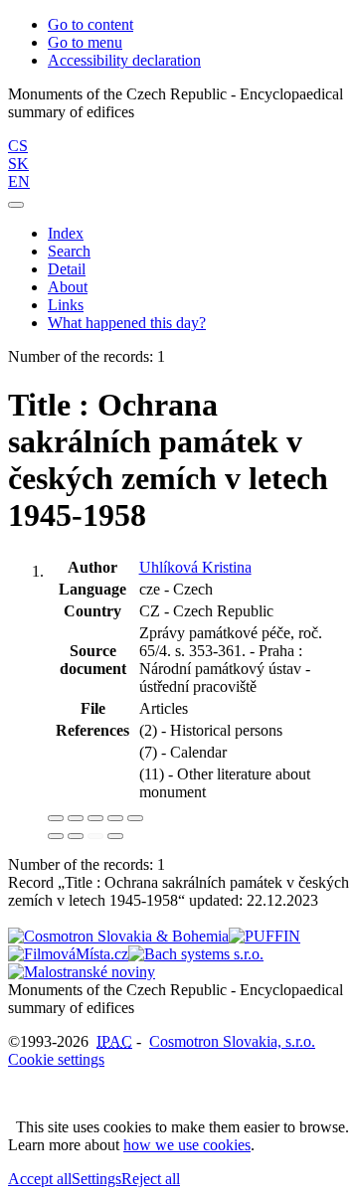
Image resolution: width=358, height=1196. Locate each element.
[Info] (135, 818)
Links (66, 304)
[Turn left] (56, 836)
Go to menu (85, 42)
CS (18, 145)
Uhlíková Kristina (195, 567)
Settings (96, 1178)
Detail (67, 268)
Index (66, 233)
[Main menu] (16, 205)
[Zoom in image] (56, 818)
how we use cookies (187, 1144)
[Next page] (115, 836)
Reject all (150, 1178)
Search (69, 251)
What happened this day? (127, 322)
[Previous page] (95, 836)
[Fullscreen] (115, 818)
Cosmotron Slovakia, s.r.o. (232, 1041)
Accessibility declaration (124, 60)
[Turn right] (76, 836)
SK (18, 163)
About (68, 286)
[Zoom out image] (76, 818)
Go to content (90, 24)
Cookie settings (56, 1059)
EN (19, 181)
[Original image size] (95, 818)
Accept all (40, 1178)
